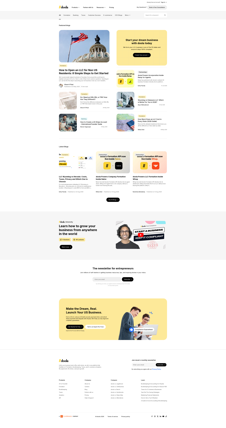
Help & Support (89, 398)
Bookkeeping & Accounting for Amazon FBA (154, 386)
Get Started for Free (74, 327)
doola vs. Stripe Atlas (117, 395)
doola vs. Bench (115, 389)
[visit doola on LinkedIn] (160, 416)
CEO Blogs (118, 15)
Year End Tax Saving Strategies (150, 392)
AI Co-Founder (63, 384)
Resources (100, 7)
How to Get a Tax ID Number (149, 398)
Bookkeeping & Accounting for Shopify (152, 384)
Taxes (83, 15)
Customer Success (94, 15)
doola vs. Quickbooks (117, 392)
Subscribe (127, 279)
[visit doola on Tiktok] (166, 416)
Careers (87, 386)
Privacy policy (125, 416)
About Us (87, 384)
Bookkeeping (63, 389)
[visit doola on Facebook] (152, 416)
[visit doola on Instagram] (155, 416)
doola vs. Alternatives (117, 398)
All (60, 15)
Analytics (61, 395)
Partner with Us (88, 7)
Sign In (163, 2)
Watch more (65, 247)
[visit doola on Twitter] (158, 416)
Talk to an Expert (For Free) (95, 327)
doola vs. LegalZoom (117, 384)
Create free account (141, 55)
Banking (75, 15)
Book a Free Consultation (157, 7)
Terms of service (113, 416)
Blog (86, 389)
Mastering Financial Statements (150, 395)
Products (75, 7)
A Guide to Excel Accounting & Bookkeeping (154, 400)
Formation (67, 15)
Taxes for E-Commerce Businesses (151, 389)
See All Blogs (112, 199)
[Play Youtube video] (141, 235)
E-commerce (107, 15)
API (60, 398)
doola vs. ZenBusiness (117, 386)
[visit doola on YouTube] (163, 416)
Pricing (111, 7)
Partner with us (89, 392)
